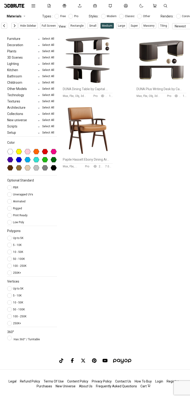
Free (63, 16)
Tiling (163, 25)
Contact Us (123, 381)
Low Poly (19, 222)
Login (159, 381)
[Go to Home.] (14, 6)
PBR (16, 187)
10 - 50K (18, 252)
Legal (12, 381)
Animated (19, 201)
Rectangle (77, 25)
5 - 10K (17, 245)
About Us (85, 386)
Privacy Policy (102, 381)
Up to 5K (18, 238)
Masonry (149, 25)
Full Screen (49, 25)
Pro (76, 16)
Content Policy (77, 381)
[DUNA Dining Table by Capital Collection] (88, 84)
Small (92, 25)
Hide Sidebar (28, 25)
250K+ (17, 272)
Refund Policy (30, 381)
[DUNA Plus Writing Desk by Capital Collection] (161, 84)
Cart (143, 386)
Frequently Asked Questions (116, 386)
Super (134, 25)
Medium (107, 25)
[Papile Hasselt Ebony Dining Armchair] (88, 154)
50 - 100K (19, 259)
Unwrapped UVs (23, 194)
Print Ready (20, 215)
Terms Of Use (54, 381)
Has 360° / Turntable (27, 339)
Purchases (44, 386)
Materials (14, 16)
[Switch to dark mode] (136, 6)
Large (121, 25)
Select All (48, 38)
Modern (112, 16)
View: (62, 26)
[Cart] (156, 6)
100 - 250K (19, 265)
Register (173, 381)
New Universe (66, 386)
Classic (130, 16)
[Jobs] (96, 6)
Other (147, 16)
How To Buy (143, 381)
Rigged (18, 208)
